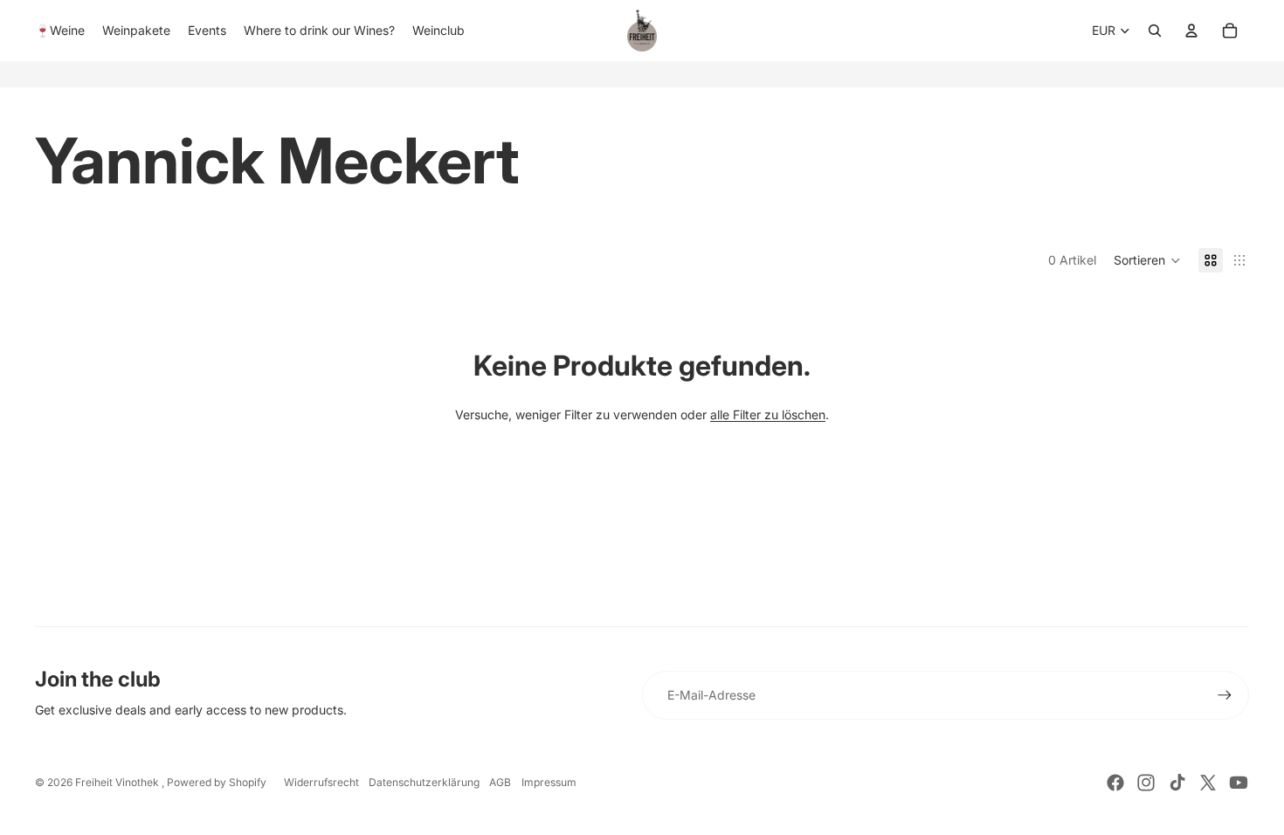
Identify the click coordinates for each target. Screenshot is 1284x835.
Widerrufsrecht (321, 782)
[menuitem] (60, 30)
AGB (500, 782)
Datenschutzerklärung (424, 782)
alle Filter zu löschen (767, 414)
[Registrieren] (1224, 695)
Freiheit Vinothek (118, 782)
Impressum (548, 782)
